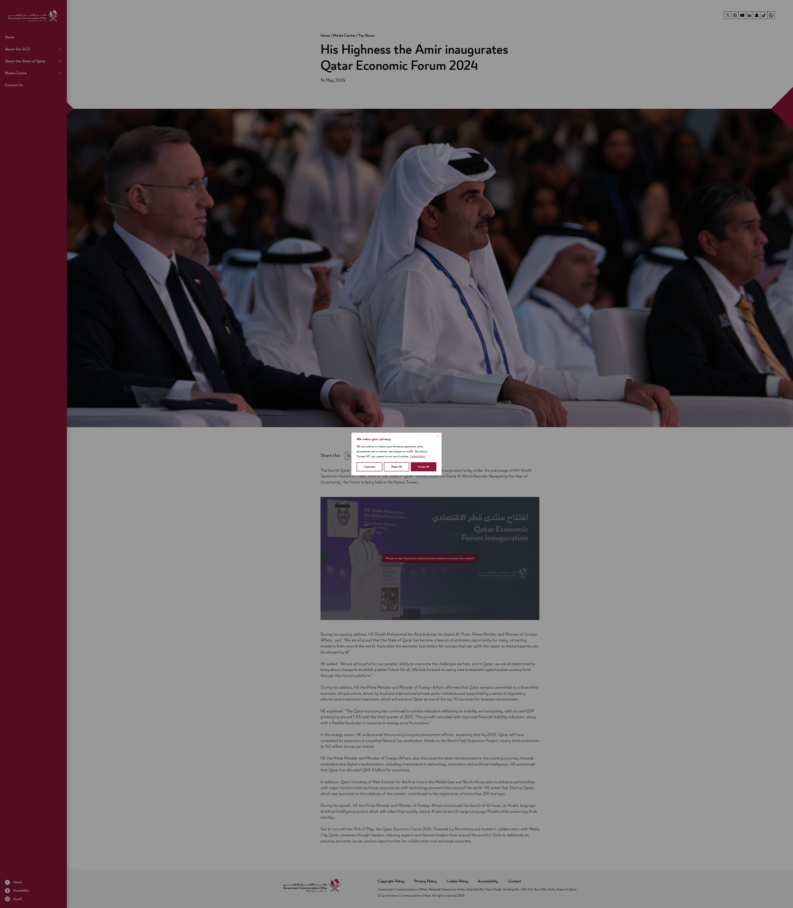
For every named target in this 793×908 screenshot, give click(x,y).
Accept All (423, 467)
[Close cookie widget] (438, 436)
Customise (369, 467)
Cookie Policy (417, 456)
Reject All (396, 467)
